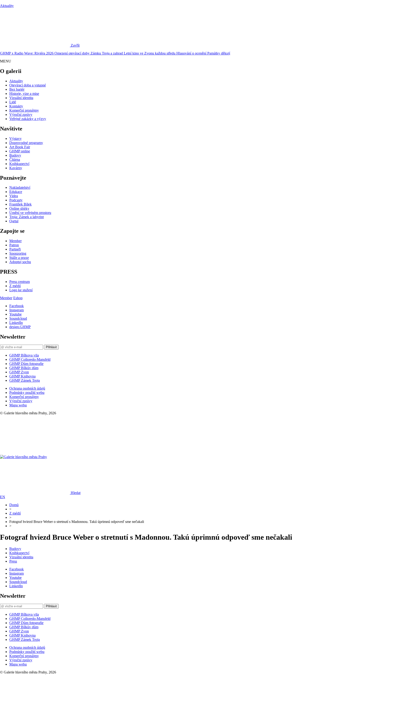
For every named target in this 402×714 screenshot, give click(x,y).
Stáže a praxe (19, 258)
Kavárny (15, 168)
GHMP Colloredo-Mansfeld (29, 359)
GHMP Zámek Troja (24, 380)
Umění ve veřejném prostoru (30, 213)
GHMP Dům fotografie (26, 364)
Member (15, 241)
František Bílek (20, 204)
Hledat (75, 493)
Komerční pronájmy (24, 110)
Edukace (15, 192)
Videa (13, 196)
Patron (14, 245)
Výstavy (15, 139)
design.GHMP (20, 327)
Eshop (18, 298)
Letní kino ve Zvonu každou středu (150, 53)
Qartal (13, 221)
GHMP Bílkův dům (23, 368)
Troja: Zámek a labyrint (26, 217)
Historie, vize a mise (24, 94)
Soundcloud (18, 318)
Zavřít (75, 45)
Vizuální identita (21, 98)
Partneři (15, 249)
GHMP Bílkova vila (24, 355)
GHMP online (19, 151)
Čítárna (14, 159)
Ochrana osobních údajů (27, 388)
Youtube (15, 314)
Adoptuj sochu (20, 262)
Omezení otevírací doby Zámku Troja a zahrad (89, 53)
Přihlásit (51, 347)
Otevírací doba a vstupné (27, 85)
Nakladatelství (19, 187)
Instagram (16, 310)
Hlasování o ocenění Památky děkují (203, 53)
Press (13, 561)
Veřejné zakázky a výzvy (27, 119)
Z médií (15, 286)
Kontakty (16, 106)
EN (2, 497)
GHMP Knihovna (22, 376)
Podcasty (16, 200)
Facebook (16, 306)
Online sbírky (19, 208)
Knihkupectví (19, 164)
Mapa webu (18, 405)
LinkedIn (16, 323)
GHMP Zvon (19, 372)
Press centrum (19, 282)
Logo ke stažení (21, 290)
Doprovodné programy (26, 143)
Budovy (15, 155)
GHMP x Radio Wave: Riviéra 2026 (27, 53)
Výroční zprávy (20, 115)
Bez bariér (16, 89)
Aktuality (7, 6)
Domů (14, 505)
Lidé (12, 102)
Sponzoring (17, 253)
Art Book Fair (19, 147)
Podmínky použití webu (26, 393)
